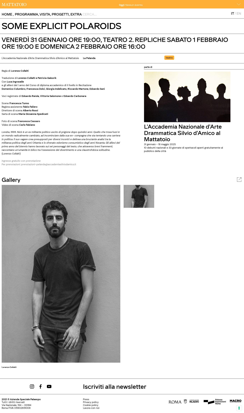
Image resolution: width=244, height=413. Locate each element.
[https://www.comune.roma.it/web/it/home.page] (178, 401)
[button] (238, 4)
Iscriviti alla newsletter (114, 386)
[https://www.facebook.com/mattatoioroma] (40, 386)
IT (232, 13)
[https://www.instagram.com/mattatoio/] (32, 386)
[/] (14, 4)
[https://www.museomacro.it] (235, 401)
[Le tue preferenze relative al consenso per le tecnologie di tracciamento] (239, 408)
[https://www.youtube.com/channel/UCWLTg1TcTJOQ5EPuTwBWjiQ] (49, 386)
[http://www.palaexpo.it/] (194, 401)
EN (239, 13)
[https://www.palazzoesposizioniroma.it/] (214, 401)
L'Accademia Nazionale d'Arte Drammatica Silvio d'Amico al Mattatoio (183, 132)
